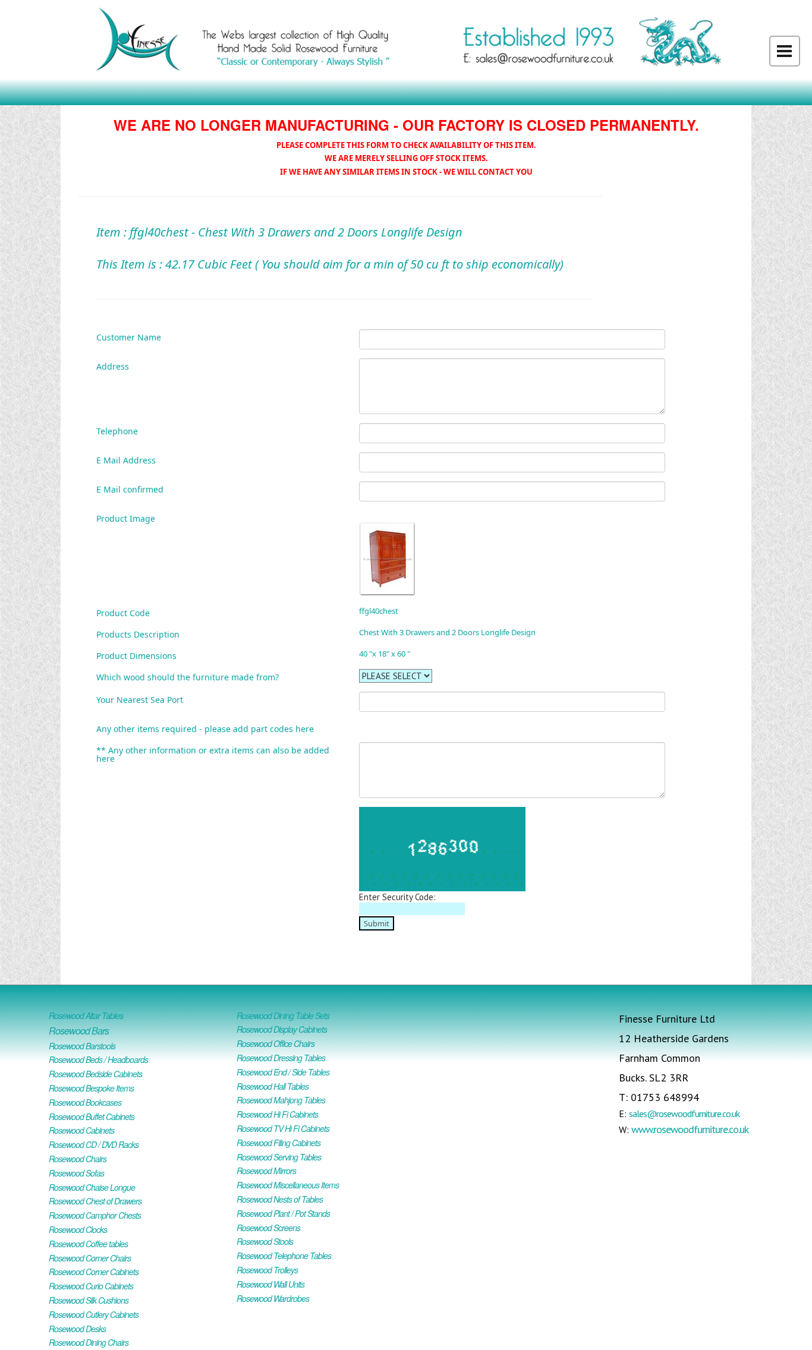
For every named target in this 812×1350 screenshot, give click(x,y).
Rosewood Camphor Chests (95, 1215)
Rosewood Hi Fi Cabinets (277, 1114)
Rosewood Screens (268, 1228)
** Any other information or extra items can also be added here (212, 754)
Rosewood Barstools (82, 1046)
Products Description (138, 634)
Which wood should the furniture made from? (187, 676)
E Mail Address (126, 460)
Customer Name (128, 337)
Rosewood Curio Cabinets (91, 1286)
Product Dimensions (136, 655)
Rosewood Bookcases (85, 1102)
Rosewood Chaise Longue (92, 1187)
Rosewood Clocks (78, 1229)
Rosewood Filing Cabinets (278, 1143)
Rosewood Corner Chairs (90, 1258)
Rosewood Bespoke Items (91, 1088)
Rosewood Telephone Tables (284, 1255)
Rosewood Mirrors (266, 1170)
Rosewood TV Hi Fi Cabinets (283, 1128)
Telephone (117, 430)
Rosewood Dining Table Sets (283, 1015)
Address (112, 366)
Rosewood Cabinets (81, 1130)
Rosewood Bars (79, 1030)
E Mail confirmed (129, 489)
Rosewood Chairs (77, 1159)
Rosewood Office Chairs (275, 1043)
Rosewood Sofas (76, 1173)
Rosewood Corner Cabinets (94, 1272)
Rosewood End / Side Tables (283, 1072)
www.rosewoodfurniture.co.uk (689, 1129)
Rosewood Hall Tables (273, 1086)
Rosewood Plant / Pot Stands (283, 1213)
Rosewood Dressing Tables (281, 1058)
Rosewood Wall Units (270, 1284)
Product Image (125, 518)
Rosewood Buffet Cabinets (91, 1116)
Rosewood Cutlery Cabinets (94, 1314)
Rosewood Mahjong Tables (281, 1100)
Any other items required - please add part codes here (205, 728)
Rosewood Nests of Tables (280, 1199)
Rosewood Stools (265, 1241)
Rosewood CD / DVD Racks (94, 1144)
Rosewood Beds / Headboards (98, 1059)
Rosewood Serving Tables (279, 1157)
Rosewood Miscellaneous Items (288, 1185)
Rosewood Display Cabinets (282, 1029)
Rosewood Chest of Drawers (95, 1201)
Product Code (123, 612)
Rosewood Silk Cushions (88, 1300)
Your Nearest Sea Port (139, 699)
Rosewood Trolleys (267, 1270)
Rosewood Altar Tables (86, 1015)
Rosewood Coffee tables (88, 1244)
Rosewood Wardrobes (273, 1298)
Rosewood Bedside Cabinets (95, 1074)
